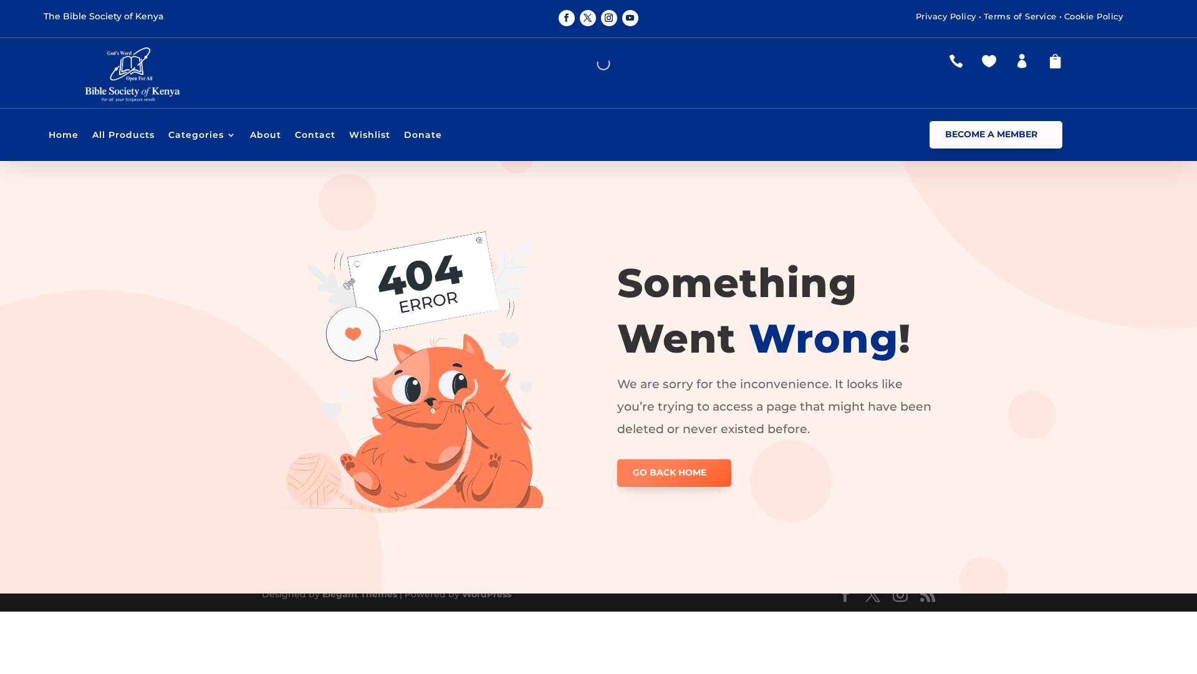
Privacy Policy (946, 16)
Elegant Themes (359, 594)
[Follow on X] (588, 18)
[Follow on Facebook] (567, 18)
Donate (423, 135)
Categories (196, 135)
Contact (315, 135)
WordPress (486, 594)
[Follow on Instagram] (609, 18)
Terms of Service (1020, 16)
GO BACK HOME (669, 472)
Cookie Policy (1093, 16)
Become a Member (991, 134)
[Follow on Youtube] (630, 18)
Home (64, 135)
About (265, 135)
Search (576, 64)
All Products (123, 135)
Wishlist (369, 135)
